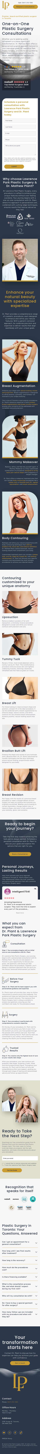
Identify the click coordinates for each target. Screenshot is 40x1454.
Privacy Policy (33, 1445)
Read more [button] (20, 913)
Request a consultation (25, 7)
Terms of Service (8, 1447)
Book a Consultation (20, 854)
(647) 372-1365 (27, 3)
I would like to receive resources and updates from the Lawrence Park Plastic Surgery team (20, 1164)
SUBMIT (14, 166)
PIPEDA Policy (7, 1438)
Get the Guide (12, 1170)
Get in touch (20, 1363)
